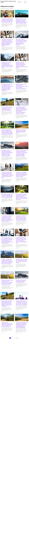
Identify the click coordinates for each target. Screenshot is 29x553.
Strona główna (25, 2)
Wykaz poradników (20, 2)
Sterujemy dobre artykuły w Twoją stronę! (8, 2)
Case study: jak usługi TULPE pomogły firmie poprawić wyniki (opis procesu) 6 (21, 281)
